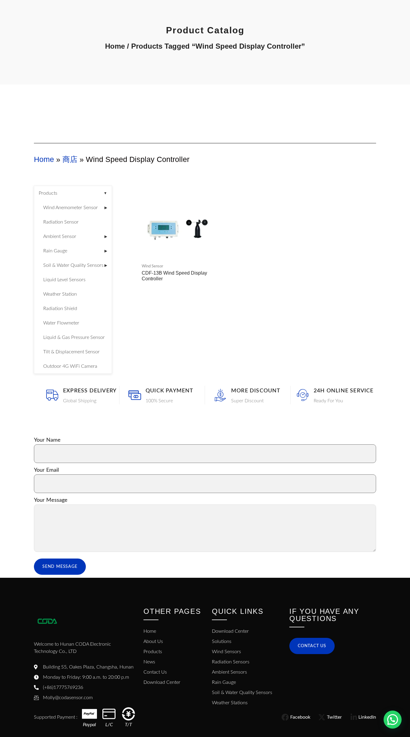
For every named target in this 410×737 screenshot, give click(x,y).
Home (115, 46)
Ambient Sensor (75, 236)
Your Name (47, 440)
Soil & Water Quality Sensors (75, 265)
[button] (393, 720)
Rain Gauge (75, 250)
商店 (69, 159)
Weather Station (60, 294)
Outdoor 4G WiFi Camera (70, 366)
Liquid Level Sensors (64, 279)
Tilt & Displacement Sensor (71, 351)
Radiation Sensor (61, 222)
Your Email (46, 470)
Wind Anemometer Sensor (75, 207)
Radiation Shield (60, 308)
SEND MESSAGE (59, 567)
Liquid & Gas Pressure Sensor (74, 337)
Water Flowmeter (61, 323)
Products (73, 193)
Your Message (51, 500)
